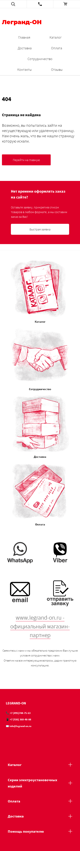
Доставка (25, 48)
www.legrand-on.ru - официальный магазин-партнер (40, 626)
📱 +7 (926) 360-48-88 (18, 719)
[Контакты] (40, 4)
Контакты (24, 69)
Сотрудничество (40, 59)
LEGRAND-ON (16, 703)
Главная (24, 37)
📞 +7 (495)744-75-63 (18, 713)
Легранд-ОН (22, 22)
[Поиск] (13, 4)
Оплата (56, 48)
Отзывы (57, 69)
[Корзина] (66, 4)
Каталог (56, 37)
